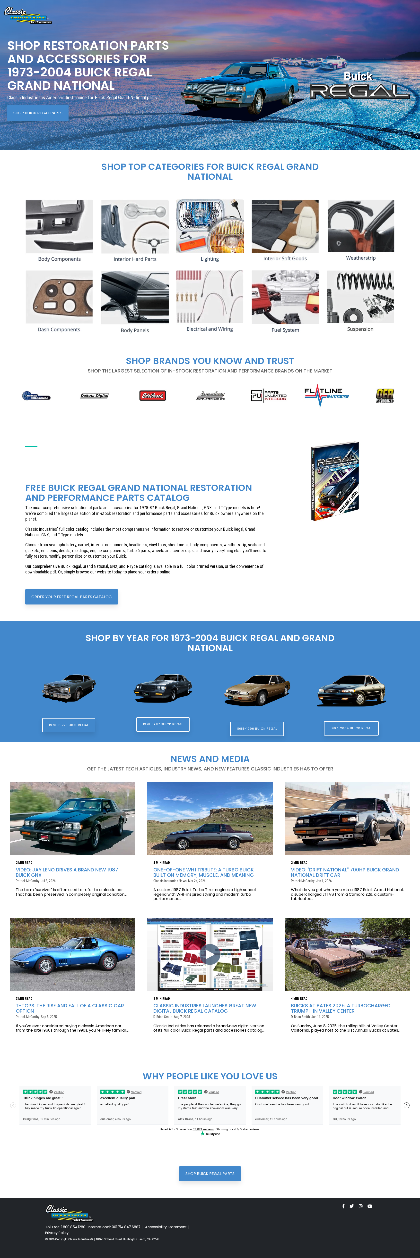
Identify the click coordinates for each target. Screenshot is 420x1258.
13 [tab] (219, 420)
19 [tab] (256, 420)
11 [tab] (207, 420)
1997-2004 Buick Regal (351, 728)
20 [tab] (262, 420)
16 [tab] (238, 420)
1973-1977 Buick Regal (69, 725)
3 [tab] (159, 420)
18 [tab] (250, 420)
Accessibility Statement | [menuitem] (167, 1227)
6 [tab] (177, 420)
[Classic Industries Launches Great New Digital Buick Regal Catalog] (210, 954)
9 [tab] (195, 420)
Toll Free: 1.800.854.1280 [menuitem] (65, 1227)
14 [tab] (225, 420)
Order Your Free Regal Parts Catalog (71, 597)
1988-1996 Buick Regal (257, 728)
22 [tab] (274, 420)
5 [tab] (171, 420)
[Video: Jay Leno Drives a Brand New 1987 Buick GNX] (72, 818)
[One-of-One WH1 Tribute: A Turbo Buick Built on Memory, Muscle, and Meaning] (210, 818)
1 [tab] (146, 420)
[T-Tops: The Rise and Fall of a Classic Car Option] (72, 954)
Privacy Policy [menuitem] (57, 1233)
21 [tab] (268, 420)
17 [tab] (244, 420)
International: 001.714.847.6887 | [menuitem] (115, 1227)
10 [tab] (201, 420)
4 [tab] (165, 420)
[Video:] (347, 818)
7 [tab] (183, 420)
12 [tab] (213, 420)
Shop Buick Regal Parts (37, 113)
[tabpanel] (36, 395)
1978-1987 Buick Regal (163, 724)
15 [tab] (231, 420)
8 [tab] (189, 420)
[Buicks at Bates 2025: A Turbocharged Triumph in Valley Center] (347, 954)
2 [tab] (152, 420)
